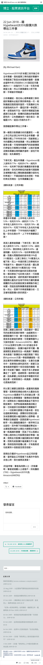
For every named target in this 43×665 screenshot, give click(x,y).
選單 (36, 8)
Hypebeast (14, 35)
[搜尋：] (22, 568)
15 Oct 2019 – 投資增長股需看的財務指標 (18, 622)
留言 (34, 527)
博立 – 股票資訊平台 (16, 8)
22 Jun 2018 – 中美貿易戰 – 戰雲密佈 (23, 551)
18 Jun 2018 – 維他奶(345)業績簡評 (19, 544)
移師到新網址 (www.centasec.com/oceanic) (20, 581)
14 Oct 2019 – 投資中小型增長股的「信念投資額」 (21, 629)
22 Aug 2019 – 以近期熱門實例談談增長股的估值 (20, 588)
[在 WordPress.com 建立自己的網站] (21, 2)
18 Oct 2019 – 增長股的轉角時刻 (15, 596)
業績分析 (23, 32)
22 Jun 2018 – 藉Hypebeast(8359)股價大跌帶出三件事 (20, 25)
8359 (6, 35)
